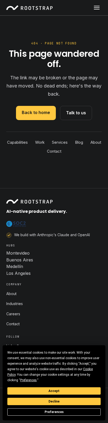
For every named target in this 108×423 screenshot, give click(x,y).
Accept (54, 391)
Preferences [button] (28, 380)
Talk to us (76, 112)
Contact (54, 151)
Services (60, 142)
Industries (14, 303)
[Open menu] (97, 8)
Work (40, 142)
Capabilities (17, 142)
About (95, 142)
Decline (54, 401)
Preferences (54, 412)
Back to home (36, 112)
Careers (13, 314)
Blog (79, 142)
